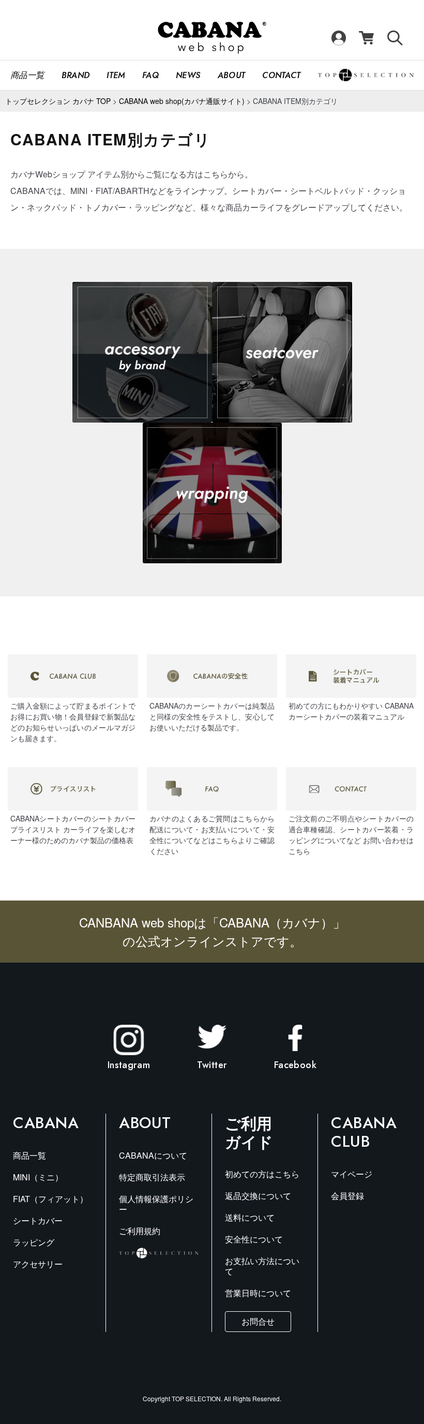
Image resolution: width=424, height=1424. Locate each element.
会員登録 (347, 1196)
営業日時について (258, 1293)
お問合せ (258, 1321)
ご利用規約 (139, 1231)
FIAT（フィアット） (50, 1199)
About (232, 75)
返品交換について (258, 1196)
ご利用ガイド (249, 1132)
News (188, 75)
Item (116, 75)
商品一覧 (27, 75)
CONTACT (281, 75)
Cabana (46, 1123)
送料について (250, 1217)
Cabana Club (364, 1132)
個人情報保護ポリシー (156, 1204)
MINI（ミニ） (38, 1177)
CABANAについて (153, 1155)
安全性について (254, 1239)
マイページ (351, 1174)
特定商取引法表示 (152, 1177)
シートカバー (38, 1220)
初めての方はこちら (262, 1174)
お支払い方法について (262, 1266)
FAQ (150, 75)
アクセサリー (38, 1264)
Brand (76, 75)
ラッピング (33, 1242)
